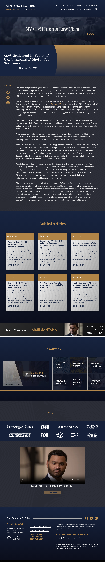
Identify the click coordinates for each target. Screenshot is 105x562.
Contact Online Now (39, 531)
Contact (88, 9)
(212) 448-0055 (13, 537)
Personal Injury (66, 9)
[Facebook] (8, 92)
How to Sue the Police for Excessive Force (78, 382)
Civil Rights (91, 6)
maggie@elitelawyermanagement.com (69, 538)
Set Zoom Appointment (40, 527)
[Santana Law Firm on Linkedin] (91, 518)
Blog (79, 9)
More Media (52, 492)
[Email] (8, 102)
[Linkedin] (8, 97)
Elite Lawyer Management (65, 527)
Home (55, 6)
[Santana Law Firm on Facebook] (86, 518)
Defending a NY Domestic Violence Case (61, 382)
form (96, 546)
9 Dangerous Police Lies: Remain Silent (96, 382)
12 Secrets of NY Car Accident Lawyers (60, 365)
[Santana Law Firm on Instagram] (96, 518)
